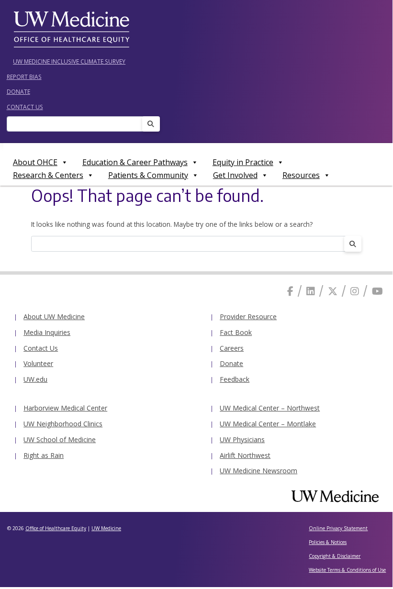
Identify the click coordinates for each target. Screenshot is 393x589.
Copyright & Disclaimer (334, 556)
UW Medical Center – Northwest (270, 407)
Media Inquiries (46, 332)
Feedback (234, 379)
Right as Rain (43, 455)
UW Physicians (242, 439)
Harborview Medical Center (65, 407)
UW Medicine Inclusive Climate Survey (69, 61)
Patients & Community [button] (148, 175)
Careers (232, 348)
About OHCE (35, 162)
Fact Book (236, 332)
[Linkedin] (310, 291)
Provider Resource (248, 316)
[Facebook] (290, 291)
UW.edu (35, 379)
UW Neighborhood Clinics (62, 423)
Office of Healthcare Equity (55, 528)
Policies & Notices (328, 542)
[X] (332, 291)
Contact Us (25, 107)
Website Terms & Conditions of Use (347, 570)
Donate (18, 91)
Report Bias (24, 76)
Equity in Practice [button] (243, 162)
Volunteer (38, 363)
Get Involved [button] (235, 175)
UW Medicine (106, 528)
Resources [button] (301, 175)
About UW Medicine (54, 316)
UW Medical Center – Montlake (268, 423)
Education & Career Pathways (135, 162)
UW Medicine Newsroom (258, 470)
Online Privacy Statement (338, 528)
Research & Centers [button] (48, 175)
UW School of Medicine (59, 439)
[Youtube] (377, 291)
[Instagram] (354, 291)
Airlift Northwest (245, 455)
